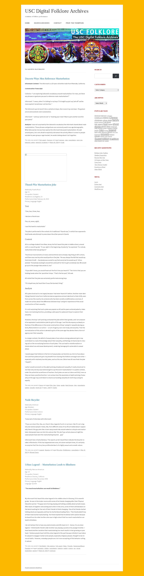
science (70, 548)
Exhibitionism (67, 450)
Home (27, 23)
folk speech (99, 124)
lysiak (62, 142)
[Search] (116, 76)
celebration (109, 115)
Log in (96, 182)
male (66, 140)
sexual (78, 548)
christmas (98, 120)
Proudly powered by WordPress (33, 567)
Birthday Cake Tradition (101, 153)
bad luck (103, 116)
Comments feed (99, 187)
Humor (41, 385)
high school (99, 128)
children (46, 548)
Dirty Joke (53, 385)
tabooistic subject (30, 142)
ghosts (98, 126)
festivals (101, 122)
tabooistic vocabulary (42, 142)
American (98, 116)
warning (35, 551)
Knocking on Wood (100, 167)
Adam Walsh (98, 169)
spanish (110, 136)
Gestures (49, 140)
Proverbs (70, 546)
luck (96, 132)
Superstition (28, 551)
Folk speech (42, 140)
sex (75, 548)
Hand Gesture (69, 385)
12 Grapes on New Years (102, 160)
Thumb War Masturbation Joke (40, 184)
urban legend (98, 141)
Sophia (55, 387)
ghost (116, 124)
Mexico (109, 132)
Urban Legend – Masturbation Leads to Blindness (50, 464)
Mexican (104, 132)
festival (96, 122)
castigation (40, 548)
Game (58, 385)
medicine (60, 548)
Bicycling (59, 450)
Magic (65, 546)
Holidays (110, 128)
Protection (97, 134)
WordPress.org (99, 189)
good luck (114, 126)
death (110, 120)
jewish (97, 130)
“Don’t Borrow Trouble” (101, 164)
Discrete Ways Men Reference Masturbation (47, 78)
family (115, 120)
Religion (111, 134)
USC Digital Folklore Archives (56, 11)
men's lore (79, 140)
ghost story (105, 126)
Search (98, 70)
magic (99, 132)
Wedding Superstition (101, 155)
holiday (105, 128)
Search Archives (41, 23)
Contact (58, 23)
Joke (75, 385)
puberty (27, 387)
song (106, 136)
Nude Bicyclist (32, 400)
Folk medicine (51, 546)
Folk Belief (107, 122)
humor (115, 128)
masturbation (72, 140)
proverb (105, 134)
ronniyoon (52, 551)
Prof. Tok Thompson (75, 23)
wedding (107, 141)
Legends (41, 450)
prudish (65, 548)
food (105, 124)
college (105, 120)
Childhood (98, 118)
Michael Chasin (34, 452)
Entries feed (98, 184)
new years (115, 132)
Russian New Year (100, 157)
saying (102, 136)
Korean (106, 130)
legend (112, 130)
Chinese (113, 117)
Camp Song (98, 162)
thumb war (39, 387)
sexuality (32, 387)
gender (63, 385)
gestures (61, 140)
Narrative (47, 450)
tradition (114, 138)
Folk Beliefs (42, 546)
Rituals (97, 136)
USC (103, 141)
